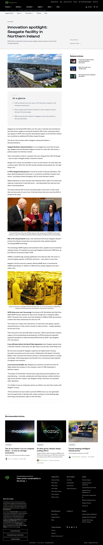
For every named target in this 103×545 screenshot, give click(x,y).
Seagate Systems (86, 503)
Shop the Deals (56, 480)
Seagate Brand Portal (93, 542)
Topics (18, 13)
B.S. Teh (10, 459)
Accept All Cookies (15, 531)
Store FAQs (55, 489)
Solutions (18, 7)
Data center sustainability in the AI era (29, 479)
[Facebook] (67, 531)
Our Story (69, 480)
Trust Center (70, 486)
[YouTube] (71, 531)
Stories (6, 10)
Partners (75, 2)
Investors (69, 511)
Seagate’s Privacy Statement (15, 519)
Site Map (85, 542)
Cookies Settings (40, 542)
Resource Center (68, 2)
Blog (61, 2)
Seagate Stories (54, 2)
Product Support (86, 480)
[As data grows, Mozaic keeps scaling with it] (51, 431)
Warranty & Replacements (89, 500)
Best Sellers (55, 483)
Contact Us (85, 506)
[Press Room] (32, 13)
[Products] (11, 7)
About (49, 7)
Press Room (29, 13)
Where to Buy (55, 497)
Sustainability (70, 483)
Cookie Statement (6, 509)
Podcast (39, 13)
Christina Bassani (44, 460)
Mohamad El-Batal (76, 457)
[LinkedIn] (69, 531)
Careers (54, 533)
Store (58, 7)
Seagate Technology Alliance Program (87, 521)
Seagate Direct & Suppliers (89, 517)
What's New (55, 486)
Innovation (29, 7)
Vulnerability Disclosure (31, 542)
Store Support (55, 494)
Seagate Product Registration (86, 491)
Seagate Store (55, 477)
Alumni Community (57, 536)
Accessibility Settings (49, 542)
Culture (54, 530)
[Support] (43, 7)
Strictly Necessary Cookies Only (15, 535)
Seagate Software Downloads (86, 484)
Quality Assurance (72, 489)
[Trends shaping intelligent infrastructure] (83, 431)
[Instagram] (76, 531)
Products (7, 7)
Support (40, 7)
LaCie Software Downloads (89, 488)
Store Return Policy (57, 491)
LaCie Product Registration (89, 495)
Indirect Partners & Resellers (89, 514)
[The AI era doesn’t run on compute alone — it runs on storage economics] (19, 431)
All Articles (13, 10)
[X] (74, 531)
